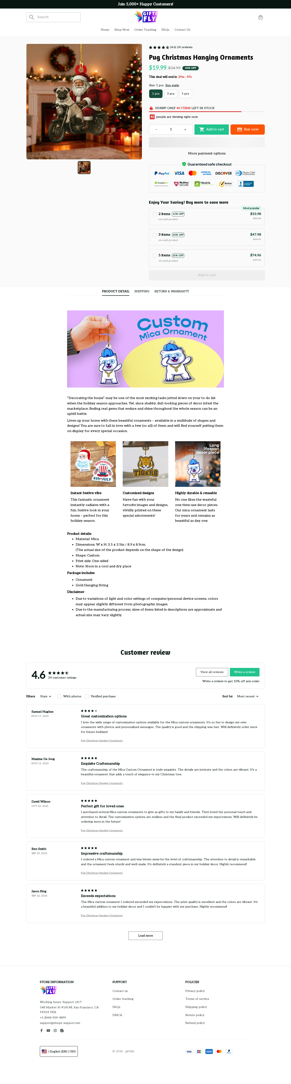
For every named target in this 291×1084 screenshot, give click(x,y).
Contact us (120, 991)
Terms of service (197, 999)
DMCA (117, 1015)
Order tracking (123, 999)
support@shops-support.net (60, 1023)
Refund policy (195, 1023)
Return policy (194, 1015)
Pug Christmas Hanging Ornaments (102, 740)
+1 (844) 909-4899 (53, 1017)
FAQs (116, 1007)
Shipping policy (196, 1007)
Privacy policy (195, 991)
